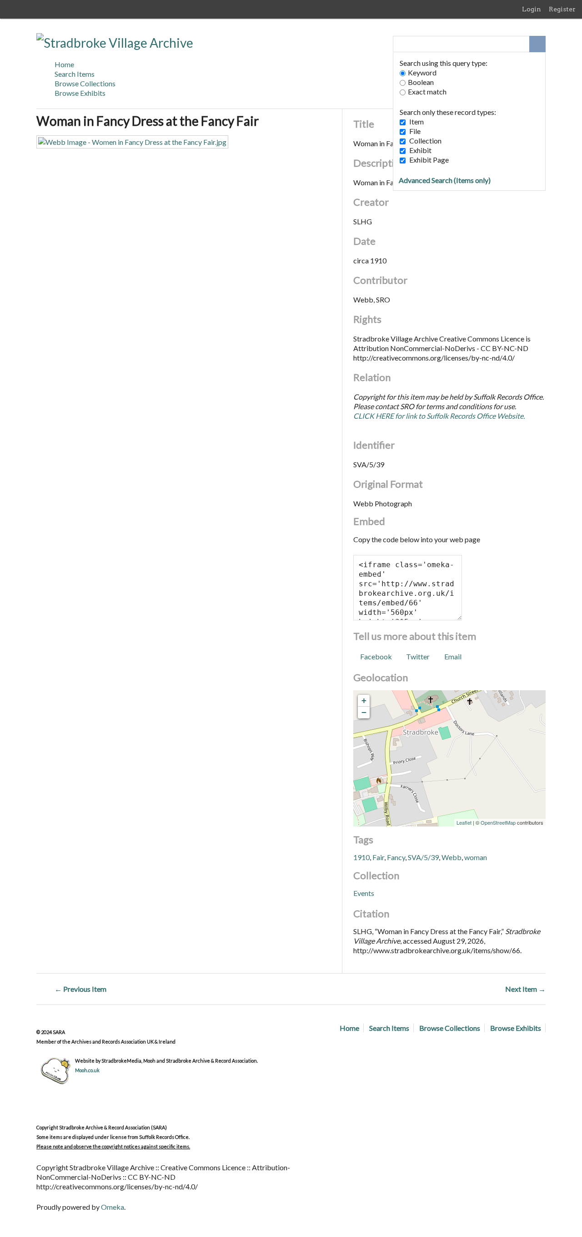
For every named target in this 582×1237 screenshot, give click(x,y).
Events (363, 893)
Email (452, 656)
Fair (378, 857)
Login (531, 9)
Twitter (418, 656)
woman (475, 857)
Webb (452, 857)
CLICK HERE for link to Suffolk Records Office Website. (439, 415)
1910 (361, 857)
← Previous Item (80, 989)
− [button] (363, 712)
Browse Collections (85, 83)
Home (64, 64)
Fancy (396, 857)
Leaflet (464, 822)
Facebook (376, 656)
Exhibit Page (429, 159)
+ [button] (363, 700)
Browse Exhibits (80, 93)
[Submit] (537, 44)
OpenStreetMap (498, 822)
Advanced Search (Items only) (445, 180)
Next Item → (525, 989)
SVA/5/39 (423, 857)
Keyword (422, 72)
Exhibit (420, 150)
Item (416, 121)
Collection (425, 140)
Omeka (112, 1206)
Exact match (427, 91)
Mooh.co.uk (87, 1070)
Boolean (421, 82)
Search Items (75, 73)
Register (562, 9)
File (415, 131)
